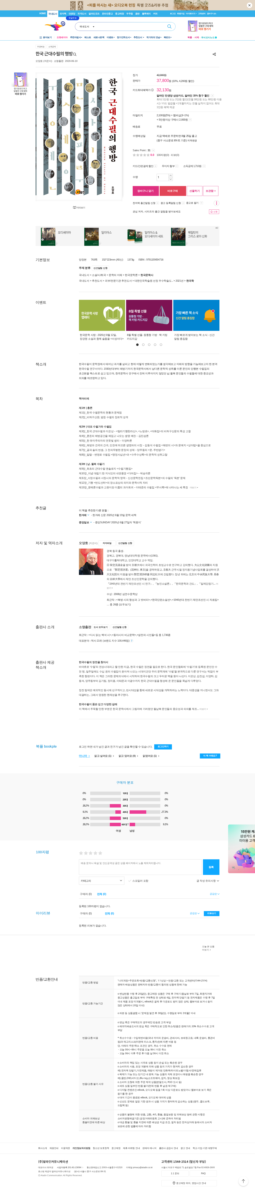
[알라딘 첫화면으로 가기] (56, 26)
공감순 (194, 913)
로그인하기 (163, 746)
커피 (155, 13)
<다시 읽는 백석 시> (99, 634)
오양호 (39, 61)
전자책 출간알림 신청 (144, 203)
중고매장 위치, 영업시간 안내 (191, 1183)
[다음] (111, 136)
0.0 (152, 154)
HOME (42, 13)
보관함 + (211, 190)
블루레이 (146, 13)
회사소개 (42, 1148)
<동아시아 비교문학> (124, 634)
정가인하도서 (123, 37)
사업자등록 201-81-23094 (69, 1167)
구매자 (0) (86, 894)
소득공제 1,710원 (192, 166)
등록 (211, 867)
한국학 (190, 280)
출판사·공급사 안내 (168, 1148)
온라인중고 (107, 13)
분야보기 (47, 37)
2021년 (180, 280)
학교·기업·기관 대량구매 (205, 1148)
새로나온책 (99, 37)
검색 (169, 26)
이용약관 (65, 1148)
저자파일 (107, 543)
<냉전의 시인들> (146, 634)
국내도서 (52, 13)
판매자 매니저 (149, 1148)
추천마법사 (75, 37)
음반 (137, 13)
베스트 (87, 37)
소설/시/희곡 (99, 275)
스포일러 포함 (140, 880)
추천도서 (138, 37)
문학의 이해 (115, 275)
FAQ (203, 1173)
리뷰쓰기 (211, 913)
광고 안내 (185, 1148)
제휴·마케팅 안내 (131, 1148)
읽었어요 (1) (150, 755)
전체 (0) (101, 894)
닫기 (250, 5)
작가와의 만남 (153, 37)
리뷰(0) (175, 154)
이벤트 (110, 37)
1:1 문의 (175, 1173)
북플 (190, 37)
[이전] (46, 136)
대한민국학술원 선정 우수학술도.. (153, 280)
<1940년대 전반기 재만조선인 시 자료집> (195, 599)
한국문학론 (131, 275)
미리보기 (81, 207)
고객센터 (202, 13)
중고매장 (119, 13)
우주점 (129, 13)
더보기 (193, 487)
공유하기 (214, 54)
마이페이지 (190, 13)
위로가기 (243, 1181)
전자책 (63, 13)
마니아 (83, 755)
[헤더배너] (202, 26)
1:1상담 (162, 980)
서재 (196, 37)
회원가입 (181, 13)
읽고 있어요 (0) (127, 755)
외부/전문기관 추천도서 (118, 280)
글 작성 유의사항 (206, 880)
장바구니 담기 (145, 190)
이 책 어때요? (210, 755)
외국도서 (82, 13)
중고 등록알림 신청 (171, 203)
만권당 (72, 13)
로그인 (173, 13)
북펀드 (167, 37)
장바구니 (211, 13)
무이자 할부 (168, 166)
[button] (137, 344)
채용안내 (54, 1148)
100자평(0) (163, 154)
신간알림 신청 (100, 268)
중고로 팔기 (192, 202)
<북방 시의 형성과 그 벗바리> (133, 599)
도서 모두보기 (101, 627)
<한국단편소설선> (161, 599)
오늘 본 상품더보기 (208, 948)
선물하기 (194, 190)
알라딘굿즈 (94, 13)
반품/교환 (173, 980)
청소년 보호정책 (101, 1148)
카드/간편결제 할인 (143, 166)
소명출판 (58, 61)
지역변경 (192, 140)
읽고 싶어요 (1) (103, 755)
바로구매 (172, 190)
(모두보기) (125, 604)
